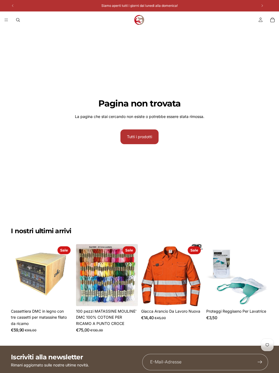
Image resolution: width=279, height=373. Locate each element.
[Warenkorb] (272, 20)
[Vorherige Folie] (82, 275)
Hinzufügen (264, 297)
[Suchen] (18, 20)
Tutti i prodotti (139, 136)
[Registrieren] (260, 362)
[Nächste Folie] (132, 275)
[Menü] (6, 20)
